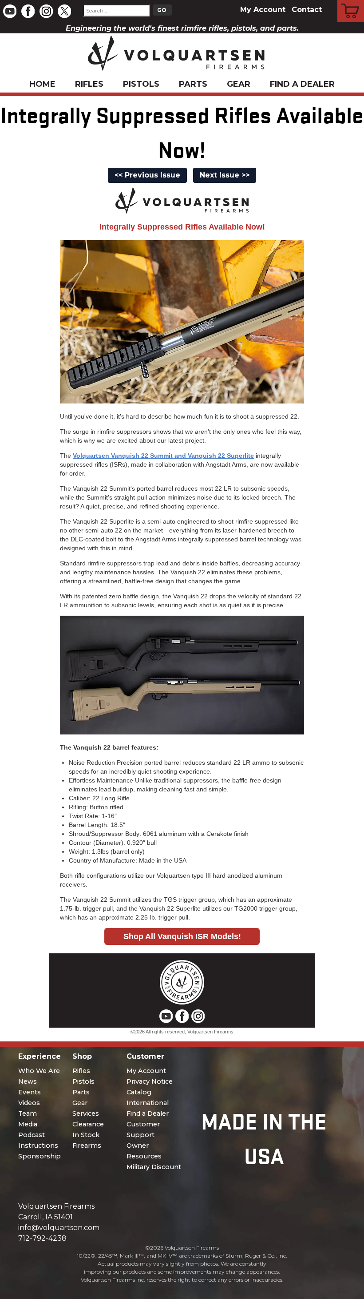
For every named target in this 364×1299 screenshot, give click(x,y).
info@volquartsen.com (58, 1227)
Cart (351, 1)
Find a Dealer (302, 84)
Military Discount (154, 1167)
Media (27, 1124)
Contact (307, 9)
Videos (29, 1103)
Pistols (141, 84)
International (148, 1103)
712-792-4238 (42, 1238)
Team (27, 1113)
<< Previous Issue (147, 175)
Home (42, 84)
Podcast (31, 1135)
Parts (193, 84)
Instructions (38, 1146)
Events (29, 1092)
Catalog (139, 1092)
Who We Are (39, 1071)
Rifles (89, 84)
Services (85, 1113)
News (27, 1081)
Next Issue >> (224, 175)
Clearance (88, 1124)
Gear (238, 84)
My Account (262, 9)
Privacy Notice (150, 1081)
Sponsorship (39, 1156)
